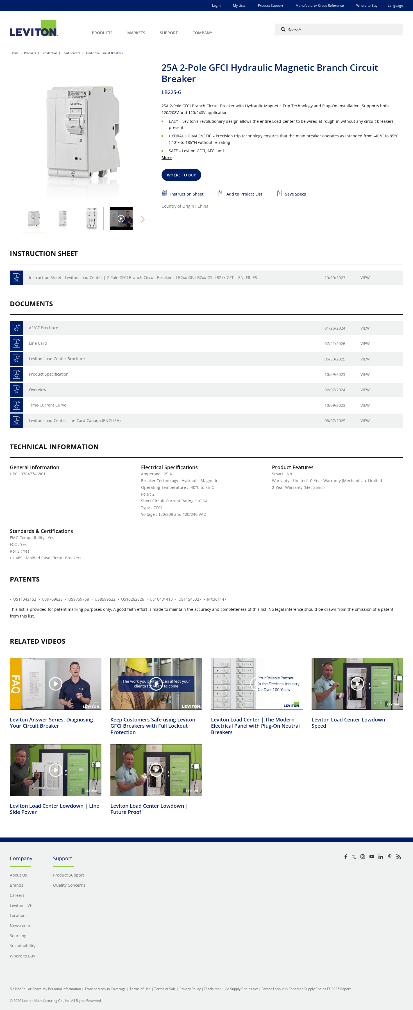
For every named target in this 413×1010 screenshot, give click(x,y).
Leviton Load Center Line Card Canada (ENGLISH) (75, 420)
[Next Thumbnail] (141, 219)
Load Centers (71, 53)
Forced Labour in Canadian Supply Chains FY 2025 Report (306, 988)
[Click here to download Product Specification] (16, 374)
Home (15, 53)
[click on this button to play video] (121, 218)
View (365, 277)
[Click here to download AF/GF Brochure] (16, 328)
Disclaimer (212, 988)
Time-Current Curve (47, 405)
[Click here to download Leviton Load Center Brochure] (16, 359)
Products (30, 53)
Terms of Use (140, 988)
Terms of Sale (165, 988)
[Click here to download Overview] (16, 390)
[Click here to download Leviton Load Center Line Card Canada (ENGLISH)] (16, 421)
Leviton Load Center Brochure (57, 358)
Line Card (38, 343)
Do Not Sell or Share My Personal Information (45, 988)
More (167, 157)
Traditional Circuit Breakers (104, 53)
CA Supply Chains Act (241, 988)
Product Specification (49, 374)
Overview (37, 389)
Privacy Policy (190, 988)
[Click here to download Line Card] (16, 343)
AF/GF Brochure (43, 327)
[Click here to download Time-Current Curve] (16, 405)
